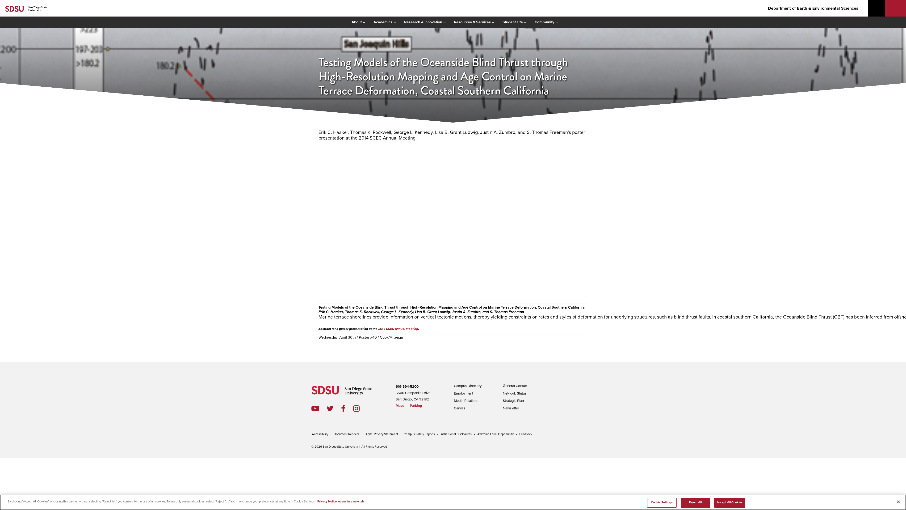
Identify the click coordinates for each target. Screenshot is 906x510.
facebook (347, 408)
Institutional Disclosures (456, 434)
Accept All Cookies (729, 502)
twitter (334, 408)
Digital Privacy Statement (381, 434)
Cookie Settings (662, 502)
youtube (315, 408)
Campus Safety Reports (419, 434)
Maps (400, 406)
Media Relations (466, 401)
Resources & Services (472, 22)
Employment (463, 393)
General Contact (515, 386)
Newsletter (511, 408)
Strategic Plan (513, 401)
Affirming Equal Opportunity (495, 434)
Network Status (514, 393)
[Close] (898, 502)
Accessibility (320, 434)
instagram (360, 408)
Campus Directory (468, 386)
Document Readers (346, 434)
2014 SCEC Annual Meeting (398, 329)
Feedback (525, 434)
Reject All (695, 502)
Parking (416, 406)
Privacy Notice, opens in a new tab (340, 501)
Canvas (459, 408)
